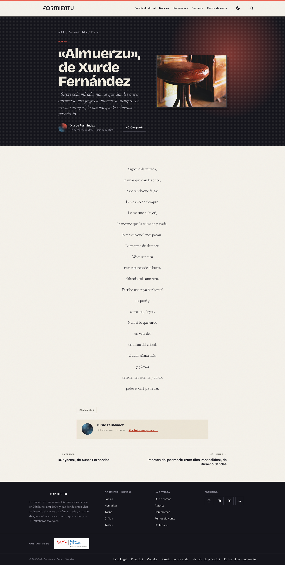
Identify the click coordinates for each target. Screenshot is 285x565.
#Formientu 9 (86, 410)
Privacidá (137, 559)
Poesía (94, 32)
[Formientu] (63, 494)
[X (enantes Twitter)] (229, 501)
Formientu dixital (145, 8)
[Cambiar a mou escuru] (238, 8)
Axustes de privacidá (175, 559)
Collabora (161, 525)
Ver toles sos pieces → (143, 430)
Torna (108, 512)
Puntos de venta (217, 8)
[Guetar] (251, 8)
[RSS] (239, 501)
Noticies (164, 8)
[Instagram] (219, 501)
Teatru (109, 525)
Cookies (152, 559)
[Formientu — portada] (58, 8)
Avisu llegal (120, 559)
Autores (159, 505)
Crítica (109, 518)
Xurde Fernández (82, 125)
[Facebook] (209, 501)
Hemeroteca (180, 8)
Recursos (197, 8)
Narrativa (111, 505)
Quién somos (163, 499)
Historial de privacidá (206, 559)
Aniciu (61, 32)
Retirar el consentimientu (240, 559)
